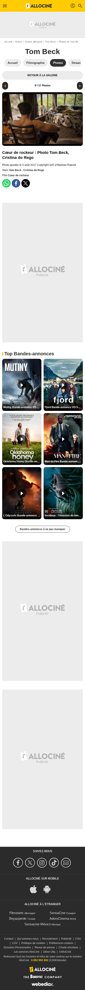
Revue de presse (45, 947)
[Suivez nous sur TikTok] (54, 863)
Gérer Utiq (49, 951)
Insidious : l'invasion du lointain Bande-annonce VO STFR (64, 515)
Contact (8, 938)
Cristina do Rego (33, 170)
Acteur (18, 41)
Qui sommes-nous (28, 938)
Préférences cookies (61, 943)
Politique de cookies (33, 943)
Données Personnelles (17, 947)
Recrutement (50, 938)
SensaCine (57, 913)
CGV (15, 943)
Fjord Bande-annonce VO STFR (64, 407)
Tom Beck (50, 41)
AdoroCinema (59, 918)
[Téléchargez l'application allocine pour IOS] (35, 889)
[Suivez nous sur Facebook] (18, 863)
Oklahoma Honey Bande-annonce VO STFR (22, 461)
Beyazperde (17, 918)
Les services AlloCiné (26, 951)
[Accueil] (39, 6)
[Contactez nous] (66, 863)
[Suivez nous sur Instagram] (42, 863)
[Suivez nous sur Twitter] (30, 863)
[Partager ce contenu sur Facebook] (16, 183)
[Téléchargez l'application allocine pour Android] (49, 889)
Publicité (66, 938)
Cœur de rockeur (18, 175)
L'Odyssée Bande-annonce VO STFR (22, 515)
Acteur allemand (33, 41)
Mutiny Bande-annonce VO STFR (22, 407)
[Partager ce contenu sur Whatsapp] (6, 183)
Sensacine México (37, 924)
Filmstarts (16, 913)
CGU (78, 938)
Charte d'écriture (68, 947)
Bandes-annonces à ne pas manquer (42, 529)
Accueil (8, 41)
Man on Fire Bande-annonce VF (64, 461)
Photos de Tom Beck (70, 41)
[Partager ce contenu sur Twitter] (25, 183)
